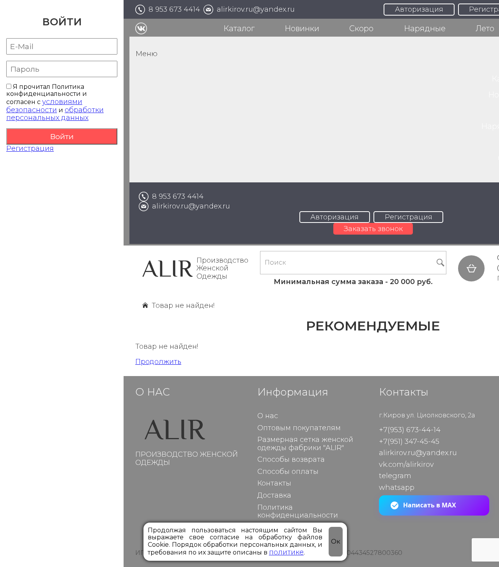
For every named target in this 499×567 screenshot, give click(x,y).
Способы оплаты (288, 472)
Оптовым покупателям (299, 428)
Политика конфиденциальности (297, 511)
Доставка (274, 495)
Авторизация (419, 9)
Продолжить (158, 361)
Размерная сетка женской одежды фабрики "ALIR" (305, 444)
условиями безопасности (44, 105)
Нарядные (425, 28)
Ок (335, 541)
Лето (485, 28)
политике (286, 552)
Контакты (274, 483)
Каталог (239, 28)
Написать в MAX (429, 505)
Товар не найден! (183, 305)
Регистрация (30, 148)
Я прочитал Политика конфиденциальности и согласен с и (55, 102)
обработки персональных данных (55, 114)
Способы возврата (291, 460)
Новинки (302, 28)
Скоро (361, 28)
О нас (267, 416)
